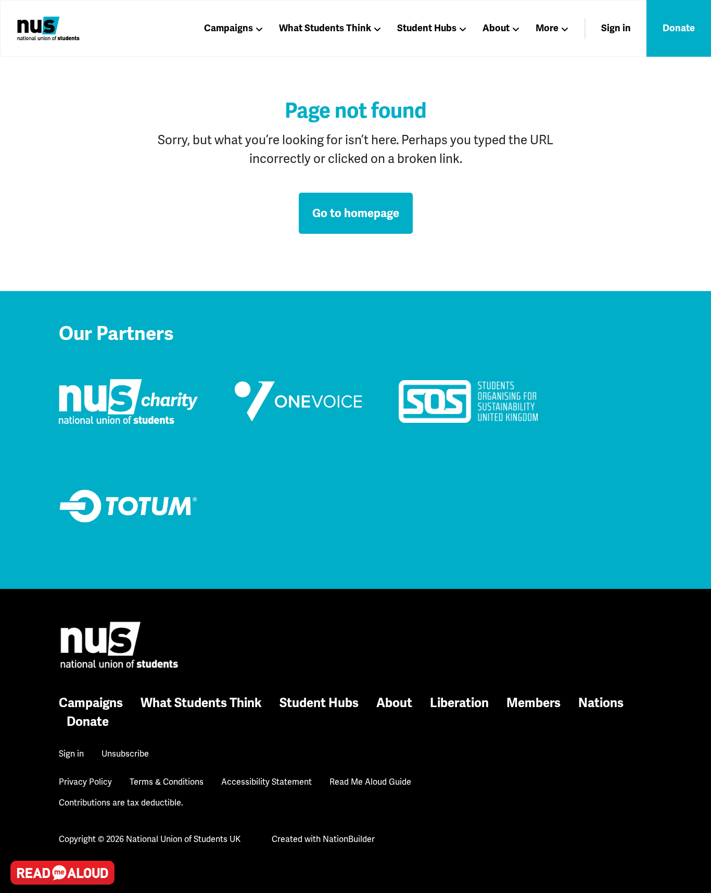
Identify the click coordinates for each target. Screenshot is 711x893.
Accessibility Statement (266, 782)
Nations (601, 703)
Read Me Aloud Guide (370, 782)
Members (533, 703)
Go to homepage (355, 213)
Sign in (616, 28)
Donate (679, 28)
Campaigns (228, 28)
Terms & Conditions (167, 782)
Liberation (459, 703)
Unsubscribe (125, 754)
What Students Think (325, 28)
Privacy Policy (85, 782)
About (496, 28)
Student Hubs (426, 28)
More (547, 28)
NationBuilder (349, 839)
